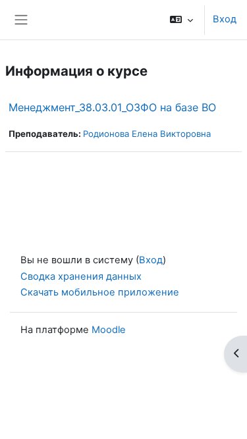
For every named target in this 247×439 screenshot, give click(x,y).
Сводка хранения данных (81, 276)
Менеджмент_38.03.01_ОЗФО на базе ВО (112, 107)
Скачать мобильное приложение (99, 292)
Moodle (109, 330)
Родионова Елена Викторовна (147, 133)
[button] (181, 19)
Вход (224, 19)
